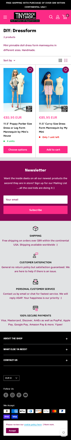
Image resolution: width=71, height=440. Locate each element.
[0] (65, 17)
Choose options (17, 149)
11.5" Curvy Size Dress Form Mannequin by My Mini (53, 127)
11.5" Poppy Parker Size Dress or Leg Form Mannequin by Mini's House (17, 129)
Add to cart (53, 149)
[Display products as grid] (60, 60)
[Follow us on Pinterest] (19, 395)
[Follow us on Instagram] (12, 395)
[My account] (57, 17)
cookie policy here (33, 424)
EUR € (8, 378)
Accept (12, 430)
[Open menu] (5, 17)
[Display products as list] (66, 60)
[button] (30, 70)
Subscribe (35, 209)
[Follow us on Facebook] (5, 395)
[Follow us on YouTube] (25, 395)
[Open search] (51, 17)
